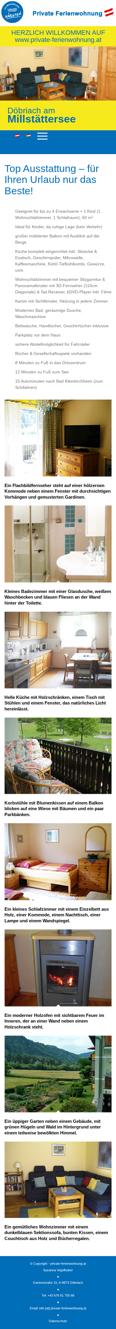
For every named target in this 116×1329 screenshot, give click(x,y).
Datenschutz (58, 1321)
